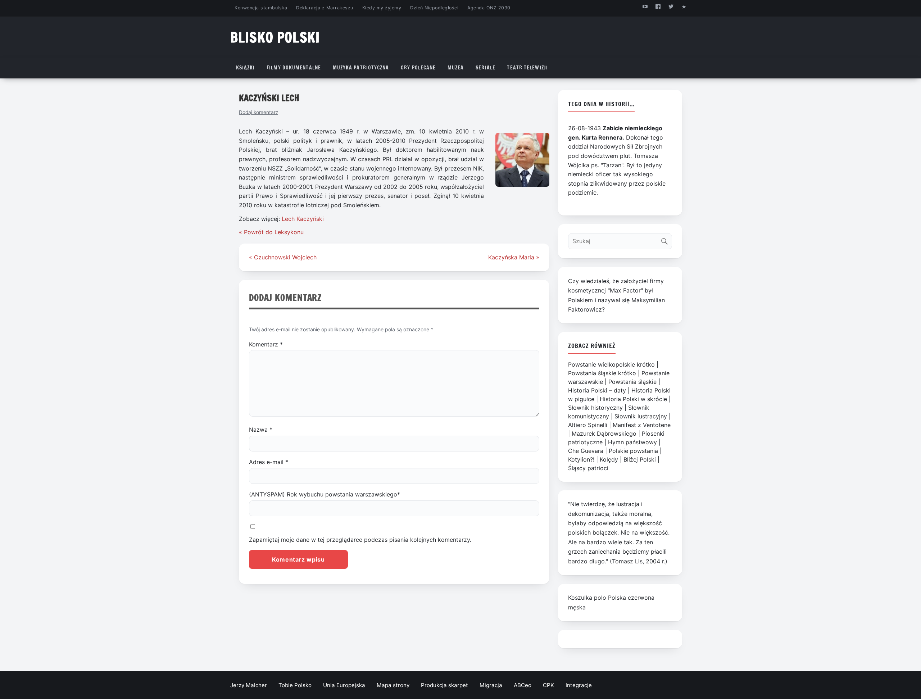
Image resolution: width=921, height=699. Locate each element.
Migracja (491, 685)
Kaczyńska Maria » (513, 257)
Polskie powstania (633, 450)
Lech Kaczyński (303, 218)
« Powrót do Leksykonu (271, 232)
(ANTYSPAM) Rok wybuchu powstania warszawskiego (324, 494)
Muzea (456, 67)
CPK (548, 685)
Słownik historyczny (595, 407)
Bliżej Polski (639, 459)
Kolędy (609, 459)
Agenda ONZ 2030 (489, 7)
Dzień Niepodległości (434, 7)
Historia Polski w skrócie (633, 399)
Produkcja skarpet (444, 685)
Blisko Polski (275, 37)
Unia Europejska (344, 685)
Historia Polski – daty (597, 390)
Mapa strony (393, 685)
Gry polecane (418, 67)
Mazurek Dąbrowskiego (604, 433)
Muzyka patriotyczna (361, 67)
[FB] (658, 6)
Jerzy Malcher (248, 685)
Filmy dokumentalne (294, 67)
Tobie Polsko (295, 685)
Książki (245, 67)
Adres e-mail (268, 462)
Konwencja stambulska (261, 7)
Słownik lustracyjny (640, 416)
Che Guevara (585, 450)
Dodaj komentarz (258, 112)
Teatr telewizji (527, 67)
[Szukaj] (666, 239)
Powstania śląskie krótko (602, 373)
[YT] (645, 6)
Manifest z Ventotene (642, 424)
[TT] (671, 6)
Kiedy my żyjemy (381, 7)
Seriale (485, 67)
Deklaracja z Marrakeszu (324, 7)
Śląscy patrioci (588, 468)
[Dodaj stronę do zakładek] (684, 6)
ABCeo (522, 685)
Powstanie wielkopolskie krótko (611, 364)
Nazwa (260, 429)
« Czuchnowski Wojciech (283, 257)
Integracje (579, 685)
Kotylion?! (581, 459)
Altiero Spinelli (587, 424)
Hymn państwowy (632, 442)
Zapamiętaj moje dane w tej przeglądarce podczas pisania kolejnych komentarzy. (360, 539)
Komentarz (266, 344)
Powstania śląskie (632, 381)
